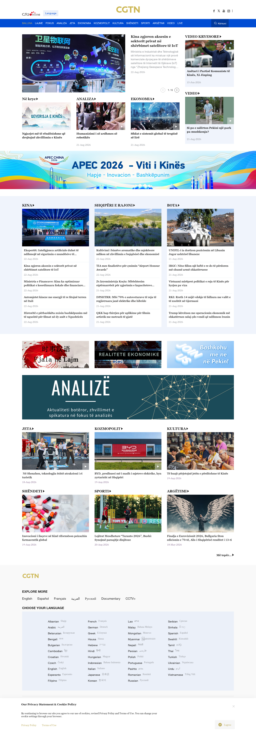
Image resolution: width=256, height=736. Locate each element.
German (98, 627)
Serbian (177, 621)
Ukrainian (180, 663)
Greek (97, 633)
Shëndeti (32, 491)
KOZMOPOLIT (108, 429)
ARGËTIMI (177, 491)
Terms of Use (49, 725)
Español (43, 598)
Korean (97, 680)
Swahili (178, 639)
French (97, 621)
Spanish (178, 633)
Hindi (94, 651)
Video (191, 93)
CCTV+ (131, 598)
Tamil (175, 645)
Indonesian (104, 663)
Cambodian (57, 651)
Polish (135, 657)
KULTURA (176, 429)
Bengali (55, 639)
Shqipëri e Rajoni (114, 205)
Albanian (57, 621)
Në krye (29, 99)
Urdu (174, 669)
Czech (56, 663)
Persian (137, 651)
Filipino (57, 680)
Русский (90, 598)
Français (60, 598)
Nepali (135, 645)
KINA (27, 205)
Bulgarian (60, 645)
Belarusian (61, 633)
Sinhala (176, 627)
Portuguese (141, 663)
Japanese (98, 674)
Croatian (58, 657)
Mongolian (139, 633)
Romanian (139, 674)
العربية (75, 598)
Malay (140, 627)
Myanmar (141, 639)
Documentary (110, 598)
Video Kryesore (202, 36)
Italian (96, 669)
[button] (163, 90)
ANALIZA (85, 99)
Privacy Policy (28, 725)
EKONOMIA (141, 99)
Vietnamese (181, 674)
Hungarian (99, 657)
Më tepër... (224, 555)
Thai (173, 651)
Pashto (135, 669)
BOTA (172, 205)
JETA (27, 429)
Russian (138, 680)
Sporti (102, 491)
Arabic (56, 627)
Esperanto (60, 674)
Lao (133, 621)
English (27, 598)
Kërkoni (222, 23)
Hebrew (97, 645)
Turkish (177, 657)
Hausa (96, 639)
